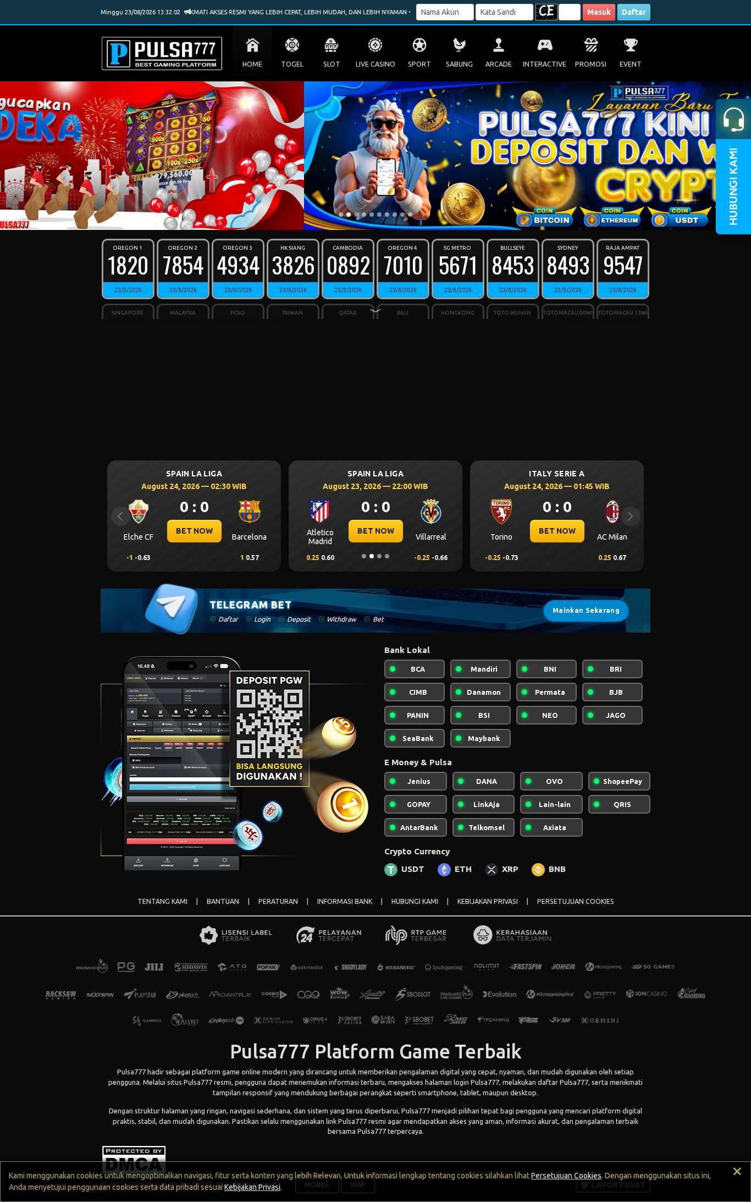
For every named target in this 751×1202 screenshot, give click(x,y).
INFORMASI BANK (344, 901)
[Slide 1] (341, 214)
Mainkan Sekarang (586, 610)
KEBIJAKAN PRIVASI (487, 901)
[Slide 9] (402, 214)
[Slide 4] (364, 214)
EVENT (631, 64)
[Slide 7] (387, 214)
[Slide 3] (356, 214)
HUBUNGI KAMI (414, 901)
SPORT (419, 64)
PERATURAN (278, 901)
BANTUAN (223, 901)
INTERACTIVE (544, 64)
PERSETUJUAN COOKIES (575, 901)
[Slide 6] (379, 214)
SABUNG (459, 64)
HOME (252, 64)
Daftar (634, 12)
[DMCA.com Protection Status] (134, 1159)
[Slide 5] (371, 214)
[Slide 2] (348, 214)
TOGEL (292, 64)
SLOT (331, 64)
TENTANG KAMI (162, 901)
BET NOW (289, 530)
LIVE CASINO (375, 64)
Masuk (599, 12)
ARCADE (498, 64)
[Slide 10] (410, 214)
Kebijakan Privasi (252, 1187)
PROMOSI (590, 64)
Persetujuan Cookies (566, 1175)
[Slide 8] (395, 214)
